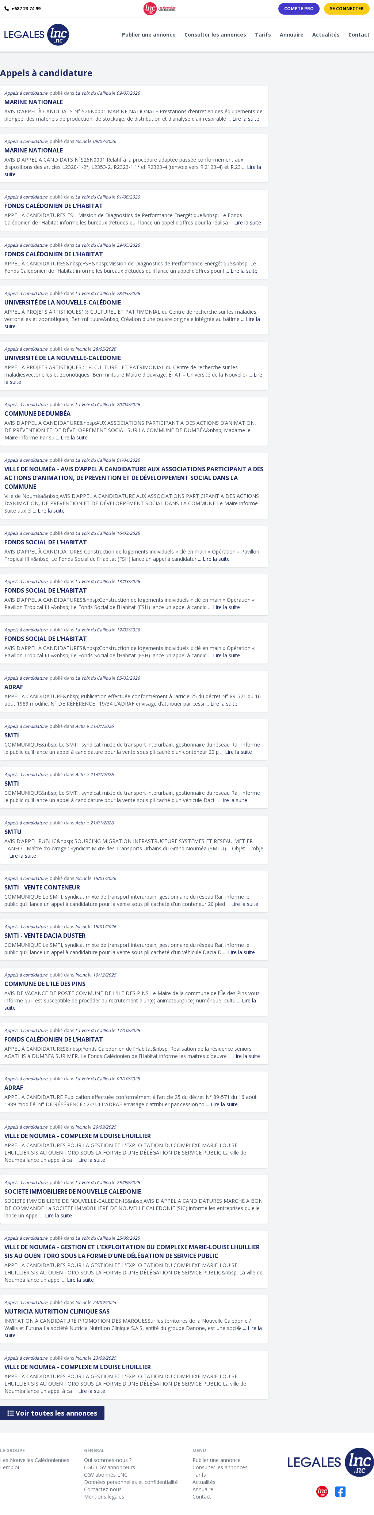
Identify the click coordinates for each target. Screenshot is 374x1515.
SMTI (11, 735)
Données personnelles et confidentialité (131, 1481)
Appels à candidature (25, 93)
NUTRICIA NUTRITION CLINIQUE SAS (57, 1311)
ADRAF (13, 687)
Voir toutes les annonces (55, 1413)
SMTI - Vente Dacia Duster (44, 936)
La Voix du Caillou (93, 93)
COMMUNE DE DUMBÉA (37, 413)
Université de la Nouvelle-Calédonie (62, 302)
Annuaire (292, 34)
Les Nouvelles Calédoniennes (34, 1460)
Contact (359, 34)
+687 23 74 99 (25, 9)
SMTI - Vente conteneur (42, 887)
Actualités (326, 34)
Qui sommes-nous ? (107, 1460)
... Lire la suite (243, 118)
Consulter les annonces (215, 34)
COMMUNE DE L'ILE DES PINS (44, 984)
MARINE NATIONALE (33, 102)
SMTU (13, 832)
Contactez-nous (103, 1489)
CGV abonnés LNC (105, 1474)
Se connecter (347, 8)
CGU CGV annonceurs (109, 1467)
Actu (79, 726)
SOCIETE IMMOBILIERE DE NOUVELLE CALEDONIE (72, 1191)
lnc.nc (81, 141)
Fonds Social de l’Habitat (45, 542)
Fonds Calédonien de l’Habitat (53, 206)
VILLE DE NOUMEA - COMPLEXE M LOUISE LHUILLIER (77, 1136)
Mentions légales (104, 1496)
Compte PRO (299, 8)
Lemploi (9, 1467)
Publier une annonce (149, 34)
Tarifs (263, 34)
